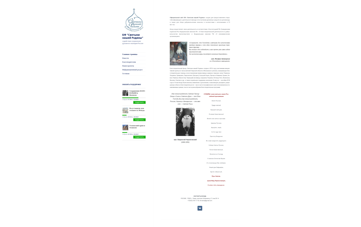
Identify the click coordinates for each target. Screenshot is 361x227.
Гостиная (125, 74)
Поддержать (139, 102)
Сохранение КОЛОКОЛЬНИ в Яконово (137, 93)
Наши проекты (128, 66)
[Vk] (200, 208)
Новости (125, 58)
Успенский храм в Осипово (137, 126)
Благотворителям (129, 62)
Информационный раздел (132, 70)
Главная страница (129, 54)
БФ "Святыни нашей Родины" (132, 36)
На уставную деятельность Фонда (136, 109)
